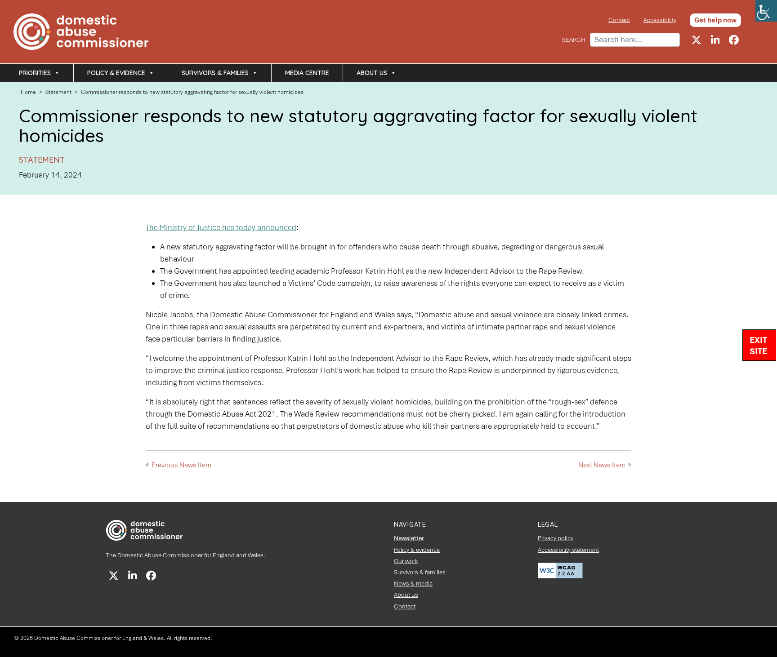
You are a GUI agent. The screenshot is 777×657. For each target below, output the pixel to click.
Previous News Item (181, 465)
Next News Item (601, 465)
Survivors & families (215, 73)
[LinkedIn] (715, 40)
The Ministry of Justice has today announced (221, 227)
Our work (406, 561)
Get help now (715, 20)
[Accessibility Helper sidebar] (766, 11)
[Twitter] (696, 40)
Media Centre (307, 73)
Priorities (35, 73)
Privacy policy (555, 538)
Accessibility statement (568, 550)
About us (372, 73)
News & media (413, 583)
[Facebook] (734, 40)
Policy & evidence (116, 73)
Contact (619, 20)
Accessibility (659, 20)
